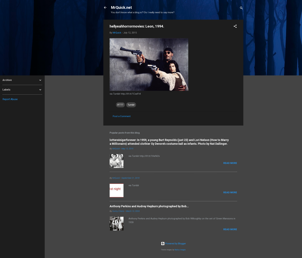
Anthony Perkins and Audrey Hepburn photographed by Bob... (149, 206)
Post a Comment (122, 116)
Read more (230, 163)
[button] (235, 26)
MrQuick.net (121, 7)
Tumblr (131, 104)
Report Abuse (10, 99)
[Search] (241, 8)
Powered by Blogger (175, 243)
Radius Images (180, 250)
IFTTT (120, 104)
